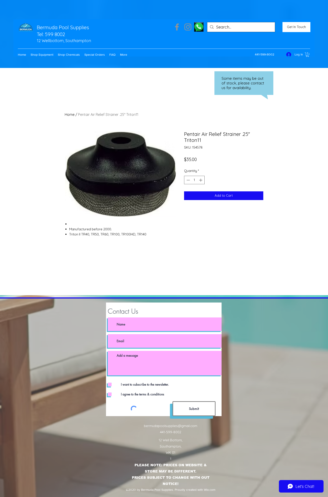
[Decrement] (188, 180)
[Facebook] (177, 27)
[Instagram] (188, 27)
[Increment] (201, 180)
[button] (42, 54)
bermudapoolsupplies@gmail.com (170, 426)
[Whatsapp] (198, 27)
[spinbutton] (194, 180)
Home (70, 114)
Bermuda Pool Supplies (63, 27)
